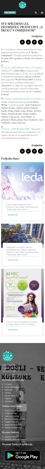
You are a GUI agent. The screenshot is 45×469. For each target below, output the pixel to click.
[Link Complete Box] (22, 192)
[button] (36, 12)
